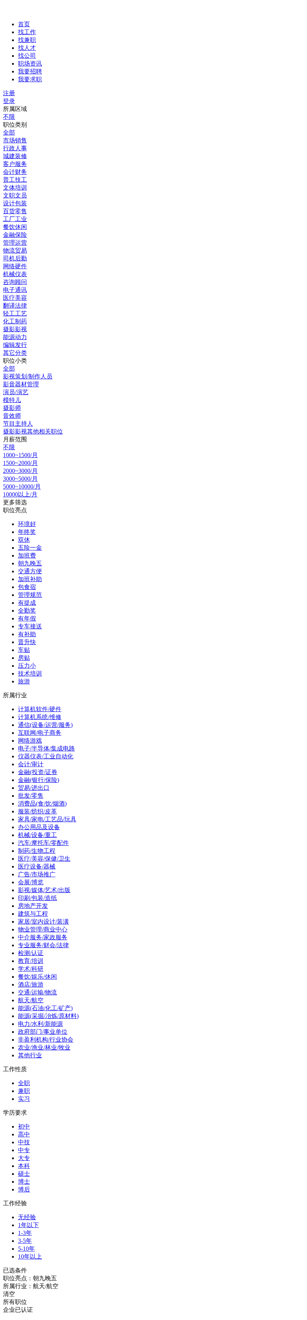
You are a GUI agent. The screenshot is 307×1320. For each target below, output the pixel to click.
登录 (9, 101)
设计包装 (15, 203)
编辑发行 (15, 345)
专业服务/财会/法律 (43, 945)
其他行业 (30, 1055)
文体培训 (15, 187)
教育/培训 (30, 961)
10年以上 (30, 1256)
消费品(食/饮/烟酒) (42, 803)
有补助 (27, 634)
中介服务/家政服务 (42, 937)
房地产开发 (33, 906)
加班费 (27, 555)
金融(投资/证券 (37, 772)
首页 (24, 24)
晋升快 (27, 642)
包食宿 (27, 587)
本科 (24, 1166)
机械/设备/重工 (37, 835)
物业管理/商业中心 (42, 929)
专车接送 (30, 626)
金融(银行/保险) (38, 780)
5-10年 (26, 1248)
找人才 (27, 48)
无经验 (27, 1217)
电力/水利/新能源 (40, 1024)
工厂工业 (15, 219)
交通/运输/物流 (37, 992)
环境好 (27, 524)
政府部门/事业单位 (42, 1031)
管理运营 (15, 242)
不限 (9, 117)
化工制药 (15, 321)
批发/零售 (30, 795)
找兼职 (27, 40)
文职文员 (15, 195)
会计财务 (15, 172)
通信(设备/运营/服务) (45, 725)
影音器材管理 (21, 384)
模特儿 (12, 400)
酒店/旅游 (30, 984)
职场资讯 (30, 63)
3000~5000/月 (20, 478)
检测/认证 (30, 953)
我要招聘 (30, 71)
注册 (9, 93)
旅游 (24, 681)
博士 (24, 1181)
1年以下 (28, 1225)
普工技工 (15, 179)
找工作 (27, 32)
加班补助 (30, 579)
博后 (24, 1189)
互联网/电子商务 (39, 733)
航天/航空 (30, 1000)
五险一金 (30, 547)
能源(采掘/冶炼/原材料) (48, 1016)
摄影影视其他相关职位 (33, 431)
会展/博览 (30, 882)
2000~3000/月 (20, 471)
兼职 (24, 1091)
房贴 (24, 658)
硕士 (24, 1174)
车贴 (24, 650)
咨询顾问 (15, 282)
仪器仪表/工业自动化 (45, 756)
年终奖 (27, 532)
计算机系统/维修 (39, 717)
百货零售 (15, 211)
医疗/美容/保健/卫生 (44, 858)
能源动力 (15, 337)
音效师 (12, 416)
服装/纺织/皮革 (37, 811)
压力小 (27, 665)
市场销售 (15, 140)
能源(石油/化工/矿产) (45, 1008)
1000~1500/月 (20, 455)
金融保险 (15, 235)
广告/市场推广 (36, 874)
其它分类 (15, 353)
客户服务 (15, 164)
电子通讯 (15, 290)
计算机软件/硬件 (39, 709)
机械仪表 (15, 274)
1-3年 (25, 1233)
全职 (24, 1083)
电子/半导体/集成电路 (46, 748)
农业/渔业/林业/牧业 (44, 1047)
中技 (24, 1142)
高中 (24, 1134)
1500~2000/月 (20, 463)
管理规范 (30, 595)
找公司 (27, 55)
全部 (9, 132)
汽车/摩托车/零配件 (43, 843)
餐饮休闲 (15, 227)
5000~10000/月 (22, 486)
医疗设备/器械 (36, 866)
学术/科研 (30, 969)
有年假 (27, 618)
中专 (24, 1150)
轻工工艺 (15, 313)
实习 (24, 1099)
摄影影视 (15, 329)
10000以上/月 (20, 494)
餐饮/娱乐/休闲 (37, 976)
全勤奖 (27, 610)
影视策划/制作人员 (27, 376)
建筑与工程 (33, 913)
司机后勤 (15, 258)
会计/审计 (30, 764)
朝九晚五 (30, 563)
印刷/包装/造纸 (37, 898)
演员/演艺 (15, 392)
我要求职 (30, 79)
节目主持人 (18, 423)
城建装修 (15, 156)
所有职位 (15, 1302)
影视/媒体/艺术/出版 (44, 890)
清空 (9, 1294)
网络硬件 (15, 266)
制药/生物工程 (36, 851)
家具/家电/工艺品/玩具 (47, 819)
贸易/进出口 (33, 788)
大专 (24, 1158)
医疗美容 (15, 297)
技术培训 (30, 673)
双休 (24, 540)
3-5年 (25, 1241)
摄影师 (12, 408)
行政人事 (15, 148)
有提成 (27, 602)
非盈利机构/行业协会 (45, 1039)
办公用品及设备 (39, 827)
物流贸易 (15, 250)
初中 (24, 1126)
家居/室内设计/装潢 (43, 921)
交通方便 (30, 571)
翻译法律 (15, 305)
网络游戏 (30, 740)
